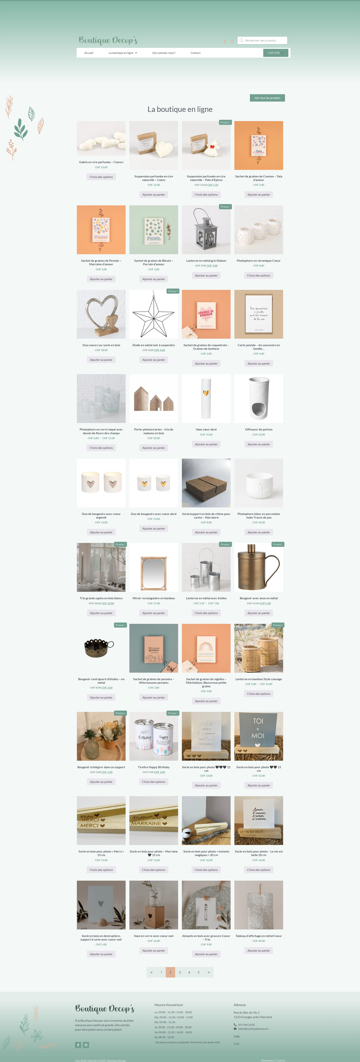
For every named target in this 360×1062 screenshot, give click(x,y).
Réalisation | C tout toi (273, 1060)
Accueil (88, 52)
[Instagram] (232, 41)
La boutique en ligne (121, 52)
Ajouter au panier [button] (153, 194)
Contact (196, 52)
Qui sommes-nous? (163, 52)
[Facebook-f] (225, 41)
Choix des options (101, 177)
